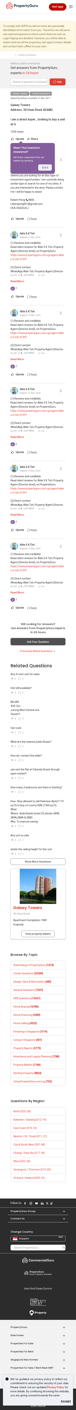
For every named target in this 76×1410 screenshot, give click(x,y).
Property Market (27, 1064)
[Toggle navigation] (71, 7)
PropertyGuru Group (23, 1211)
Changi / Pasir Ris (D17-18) (29, 1152)
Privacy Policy (55, 1387)
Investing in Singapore (30, 1031)
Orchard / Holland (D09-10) (29, 1177)
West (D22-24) (21, 1161)
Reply (33, 218)
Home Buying (26, 1006)
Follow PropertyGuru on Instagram (30, 1203)
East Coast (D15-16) (25, 1127)
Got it (45, 167)
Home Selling (25, 1023)
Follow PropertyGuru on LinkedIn (41, 1203)
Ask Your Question (38, 641)
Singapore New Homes (24, 1359)
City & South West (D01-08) (29, 1144)
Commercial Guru (38, 1260)
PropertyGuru (19, 1327)
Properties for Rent (22, 1351)
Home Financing (26, 1014)
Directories (17, 1335)
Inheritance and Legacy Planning (36, 1056)
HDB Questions (27, 998)
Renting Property (27, 1073)
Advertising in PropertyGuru (33, 965)
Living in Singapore (27, 1039)
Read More (17, 281)
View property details (38, 933)
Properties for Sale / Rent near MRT (32, 1368)
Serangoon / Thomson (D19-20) (32, 1169)
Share (34, 138)
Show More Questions (38, 861)
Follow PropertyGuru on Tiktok (50, 1203)
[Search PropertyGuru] (64, 1247)
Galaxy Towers (20, 93)
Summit (38, 1288)
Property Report (38, 1302)
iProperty (38, 1313)
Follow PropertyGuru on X (46, 1203)
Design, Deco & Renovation (32, 981)
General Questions (28, 990)
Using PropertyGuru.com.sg (32, 1081)
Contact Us (18, 1218)
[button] (62, 1211)
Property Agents (27, 1048)
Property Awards (38, 1272)
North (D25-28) (22, 1111)
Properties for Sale (22, 1343)
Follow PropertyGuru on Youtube (36, 1203)
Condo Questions (41, 93)
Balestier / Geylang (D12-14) (29, 1119)
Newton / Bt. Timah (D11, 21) (30, 1136)
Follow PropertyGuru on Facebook (24, 1203)
